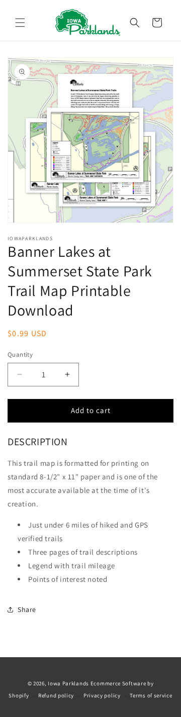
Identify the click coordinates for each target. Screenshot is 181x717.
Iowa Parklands (68, 683)
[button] (20, 23)
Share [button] (27, 609)
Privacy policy (102, 695)
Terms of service (151, 695)
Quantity (20, 354)
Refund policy (56, 695)
